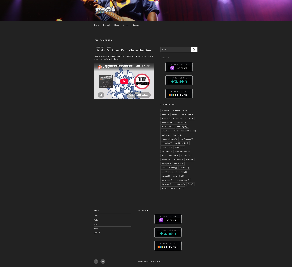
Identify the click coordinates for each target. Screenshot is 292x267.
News (116, 25)
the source (179, 184)
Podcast (106, 25)
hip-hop (166, 135)
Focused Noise (188, 131)
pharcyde (173, 155)
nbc (164, 155)
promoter (166, 159)
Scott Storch (167, 172)
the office (166, 184)
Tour (190, 184)
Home (96, 25)
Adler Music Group (181, 110)
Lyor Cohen (167, 147)
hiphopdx (177, 135)
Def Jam (181, 123)
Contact (136, 25)
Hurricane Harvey (169, 139)
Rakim (189, 159)
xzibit (181, 188)
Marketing (167, 151)
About (125, 25)
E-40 (175, 131)
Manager (179, 147)
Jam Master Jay (181, 143)
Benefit (175, 114)
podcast (185, 155)
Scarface (184, 168)
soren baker (178, 176)
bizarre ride (187, 114)
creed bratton (168, 123)
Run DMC (178, 164)
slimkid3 (166, 176)
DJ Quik (165, 131)
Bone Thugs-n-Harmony (172, 118)
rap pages (166, 164)
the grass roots (182, 180)
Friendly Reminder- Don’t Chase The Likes (122, 50)
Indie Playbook (186, 139)
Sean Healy (181, 172)
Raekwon (178, 159)
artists (165, 114)
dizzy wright (182, 127)
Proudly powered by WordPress (150, 261)
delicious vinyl (168, 127)
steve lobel (167, 180)
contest (189, 118)
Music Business (182, 151)
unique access (168, 188)
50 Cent (166, 110)
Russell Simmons (169, 168)
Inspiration (167, 143)
